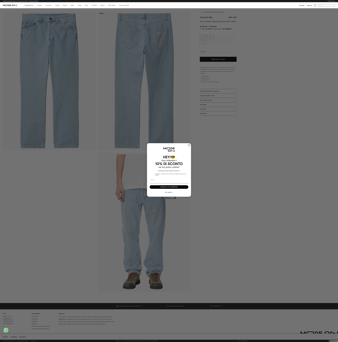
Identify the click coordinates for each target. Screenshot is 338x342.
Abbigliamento (29, 5)
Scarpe (39, 5)
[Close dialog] (189, 145)
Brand (65, 5)
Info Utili (94, 5)
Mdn (86, 5)
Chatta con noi (331, 1)
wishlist (309, 5)
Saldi (72, 5)
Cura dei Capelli (124, 5)
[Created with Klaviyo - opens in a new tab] (169, 198)
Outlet (80, 5)
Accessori (49, 5)
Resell (57, 5)
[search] (326, 5)
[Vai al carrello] (315, 5)
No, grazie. (169, 192)
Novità (102, 5)
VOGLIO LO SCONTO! (169, 187)
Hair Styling (111, 5)
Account (301, 5)
